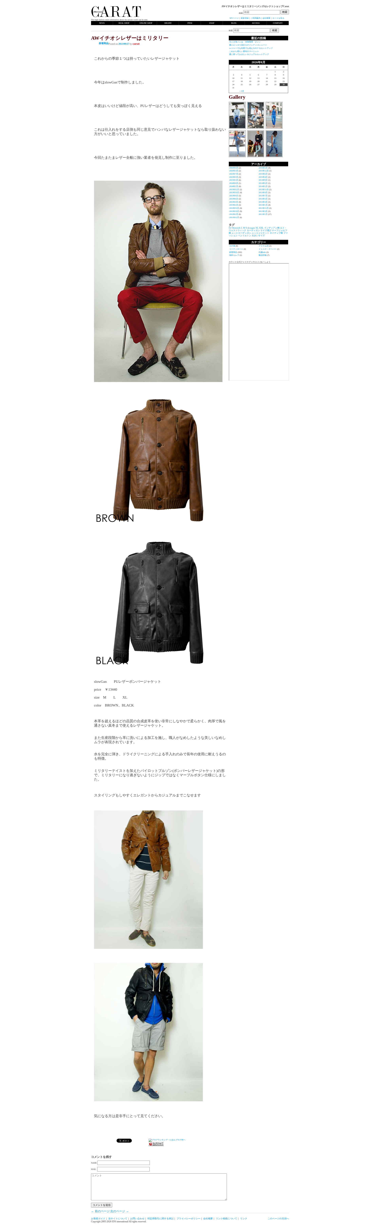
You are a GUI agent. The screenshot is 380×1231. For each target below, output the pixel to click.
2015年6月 (263, 174)
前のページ (100, 1211)
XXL (261, 228)
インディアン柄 (271, 228)
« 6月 (241, 91)
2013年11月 (264, 189)
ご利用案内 (255, 18)
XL (257, 228)
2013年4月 (233, 202)
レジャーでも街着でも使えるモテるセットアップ (251, 48)
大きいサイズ (258, 235)
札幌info (262, 252)
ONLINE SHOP (146, 23)
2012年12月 (234, 208)
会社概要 (266, 18)
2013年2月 (233, 205)
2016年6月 (233, 168)
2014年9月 (263, 180)
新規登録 (245, 18)
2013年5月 (263, 199)
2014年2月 (233, 186)
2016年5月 (263, 168)
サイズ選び (265, 230)
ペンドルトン (244, 235)
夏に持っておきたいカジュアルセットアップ (249, 54)
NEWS (102, 23)
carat (136, 43)
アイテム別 (264, 246)
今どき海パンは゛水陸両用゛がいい (245, 42)
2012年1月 (263, 214)
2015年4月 (263, 177)
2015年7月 (233, 174)
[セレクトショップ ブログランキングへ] (156, 1145)
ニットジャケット (260, 233)
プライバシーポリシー (188, 1218)
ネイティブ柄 (276, 233)
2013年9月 (263, 192)
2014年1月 (263, 186)
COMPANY (278, 23)
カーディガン (253, 230)
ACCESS (256, 23)
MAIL (94, 1169)
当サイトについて (117, 1218)
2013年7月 (263, 196)
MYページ (234, 18)
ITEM (189, 23)
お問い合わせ (137, 1218)
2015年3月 (233, 180)
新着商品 (103, 43)
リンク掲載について (226, 1218)
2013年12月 (234, 189)
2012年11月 (264, 208)
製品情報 (263, 255)
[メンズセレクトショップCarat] (116, 17)
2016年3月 (233, 171)
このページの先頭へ (278, 1218)
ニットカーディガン (241, 233)
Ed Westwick (234, 228)
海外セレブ (234, 255)
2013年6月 (233, 199)
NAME (94, 1163)
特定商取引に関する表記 (160, 1218)
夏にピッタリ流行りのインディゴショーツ (248, 45)
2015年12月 (264, 171)
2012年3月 (263, 211)
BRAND (167, 23)
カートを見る (278, 18)
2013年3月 (263, 202)
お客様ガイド (98, 1218)
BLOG (234, 23)
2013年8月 (233, 196)
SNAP (211, 23)
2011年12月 (234, 217)
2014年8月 (233, 183)
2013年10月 (234, 192)
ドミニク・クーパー (267, 249)
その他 (232, 246)
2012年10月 (234, 211)
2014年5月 (263, 183)
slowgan (251, 228)
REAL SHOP (124, 23)
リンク (243, 1218)
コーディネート (236, 249)
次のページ (119, 1211)
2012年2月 (233, 214)
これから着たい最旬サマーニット (244, 51)
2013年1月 (263, 205)
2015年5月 (233, 177)
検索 (241, 13)
